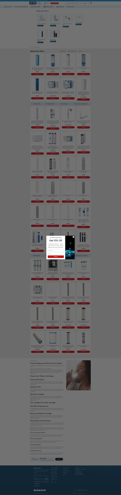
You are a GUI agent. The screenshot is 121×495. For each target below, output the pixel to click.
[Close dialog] (73, 237)
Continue (56, 256)
